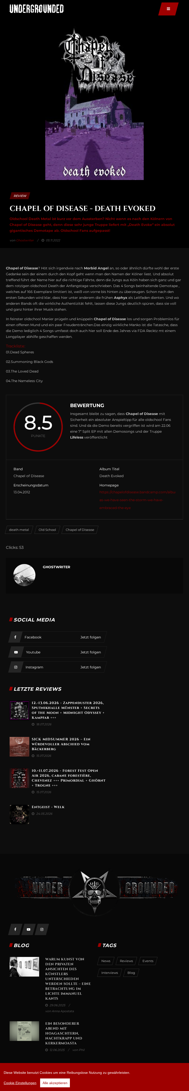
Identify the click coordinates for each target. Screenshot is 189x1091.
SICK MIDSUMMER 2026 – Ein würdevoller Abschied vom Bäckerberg (61, 744)
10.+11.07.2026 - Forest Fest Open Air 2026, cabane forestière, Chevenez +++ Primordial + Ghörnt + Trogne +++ (69, 778)
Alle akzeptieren (55, 1083)
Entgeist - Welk (48, 807)
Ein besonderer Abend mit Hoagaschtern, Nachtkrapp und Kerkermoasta (63, 1033)
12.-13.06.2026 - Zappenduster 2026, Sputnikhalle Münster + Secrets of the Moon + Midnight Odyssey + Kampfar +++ (68, 710)
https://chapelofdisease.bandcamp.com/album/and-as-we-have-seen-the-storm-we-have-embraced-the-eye (143, 500)
